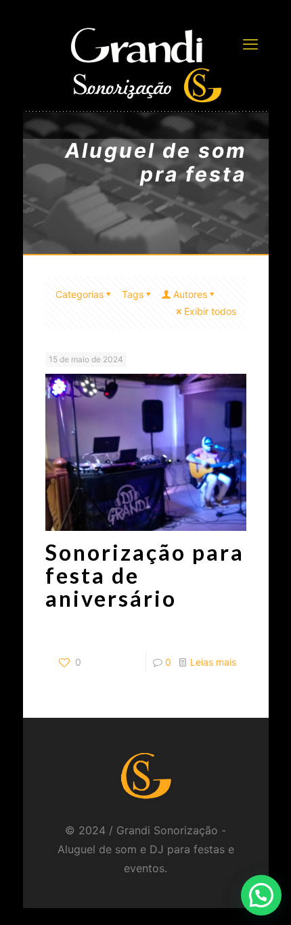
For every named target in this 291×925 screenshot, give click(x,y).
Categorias (79, 294)
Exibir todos (210, 311)
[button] (261, 895)
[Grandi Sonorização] (146, 64)
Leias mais (213, 662)
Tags (132, 294)
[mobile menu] (250, 44)
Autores (190, 294)
